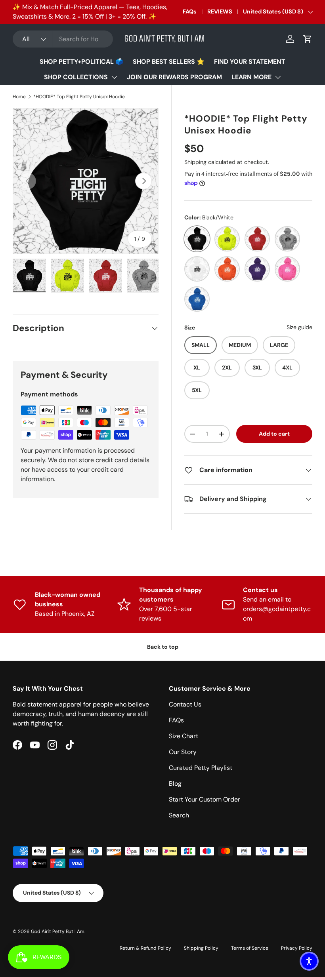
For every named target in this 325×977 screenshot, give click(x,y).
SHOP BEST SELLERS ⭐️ (169, 61)
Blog (175, 783)
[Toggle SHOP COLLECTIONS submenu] (114, 77)
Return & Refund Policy (145, 948)
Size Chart (183, 736)
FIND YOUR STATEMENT (249, 61)
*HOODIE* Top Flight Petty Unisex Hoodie (79, 96)
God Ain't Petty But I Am (57, 931)
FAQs (190, 11)
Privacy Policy (296, 948)
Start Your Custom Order (204, 799)
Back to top (162, 646)
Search (179, 815)
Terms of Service (249, 948)
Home (19, 96)
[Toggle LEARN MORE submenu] (278, 77)
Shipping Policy (201, 948)
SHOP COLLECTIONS (76, 77)
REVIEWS (219, 11)
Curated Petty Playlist (200, 768)
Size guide (299, 327)
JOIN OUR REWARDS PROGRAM (174, 77)
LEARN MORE (251, 77)
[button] (307, 39)
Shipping (195, 162)
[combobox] (63, 39)
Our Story (183, 752)
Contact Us (185, 704)
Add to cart (274, 433)
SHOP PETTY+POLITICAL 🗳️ (81, 61)
